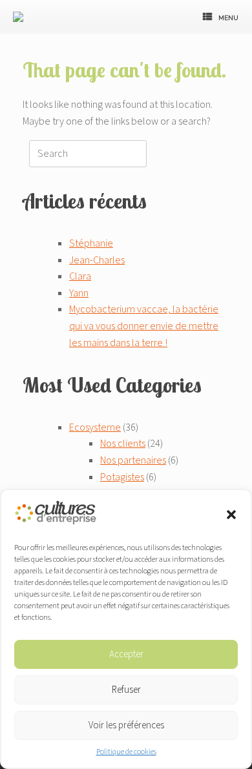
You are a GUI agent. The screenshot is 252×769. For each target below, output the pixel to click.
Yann (79, 293)
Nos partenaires (133, 460)
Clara (80, 276)
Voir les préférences (126, 725)
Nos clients (122, 443)
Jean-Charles (97, 260)
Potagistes (122, 477)
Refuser (126, 690)
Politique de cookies (126, 751)
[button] (231, 514)
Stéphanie (91, 243)
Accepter (126, 654)
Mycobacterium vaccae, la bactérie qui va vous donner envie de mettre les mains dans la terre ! (143, 325)
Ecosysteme (95, 427)
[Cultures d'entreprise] (20, 16)
